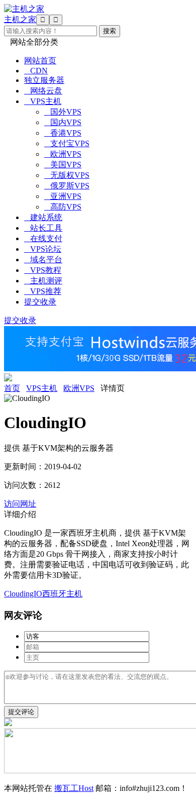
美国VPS (62, 164)
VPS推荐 (42, 291)
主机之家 (20, 19)
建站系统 (43, 217)
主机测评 (43, 280)
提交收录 (40, 301)
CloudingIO (23, 593)
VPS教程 (42, 270)
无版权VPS (66, 175)
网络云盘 (43, 90)
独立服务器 (44, 80)
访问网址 (20, 503)
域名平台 (43, 259)
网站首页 (40, 60)
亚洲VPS (62, 196)
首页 (12, 388)
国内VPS (62, 122)
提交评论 (21, 712)
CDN (36, 70)
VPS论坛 (42, 249)
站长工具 (43, 228)
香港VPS (62, 133)
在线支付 (43, 238)
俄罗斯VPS (66, 185)
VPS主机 (42, 101)
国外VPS (62, 112)
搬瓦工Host (73, 788)
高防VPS (62, 206)
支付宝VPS (66, 143)
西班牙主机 (62, 593)
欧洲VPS (62, 154)
